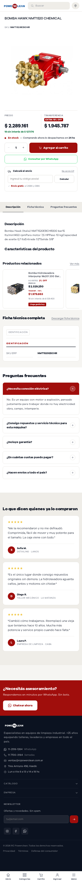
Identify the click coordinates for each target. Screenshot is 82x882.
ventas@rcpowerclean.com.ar (25, 760)
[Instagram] (7, 831)
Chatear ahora (22, 705)
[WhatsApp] (24, 831)
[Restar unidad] (9, 148)
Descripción (13, 207)
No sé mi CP (68, 171)
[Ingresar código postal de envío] (75, 5)
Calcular (64, 179)
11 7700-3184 (21, 755)
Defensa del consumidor (44, 850)
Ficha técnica (35, 207)
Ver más (74, 263)
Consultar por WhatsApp (43, 159)
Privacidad (9, 850)
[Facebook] (16, 831)
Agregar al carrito (55, 148)
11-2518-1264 (22, 749)
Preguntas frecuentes (64, 207)
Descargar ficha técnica (65, 318)
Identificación (17, 332)
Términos (23, 850)
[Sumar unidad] (23, 148)
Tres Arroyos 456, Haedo (22, 766)
